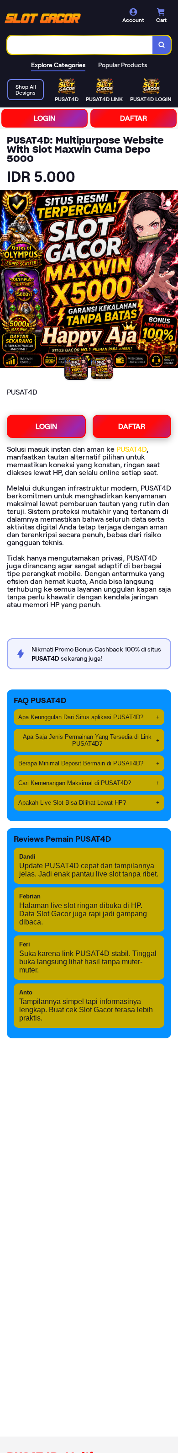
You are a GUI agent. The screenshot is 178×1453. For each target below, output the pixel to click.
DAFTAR (133, 118)
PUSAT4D (131, 449)
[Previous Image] (7, 280)
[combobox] (80, 45)
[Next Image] (170, 280)
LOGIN (44, 118)
